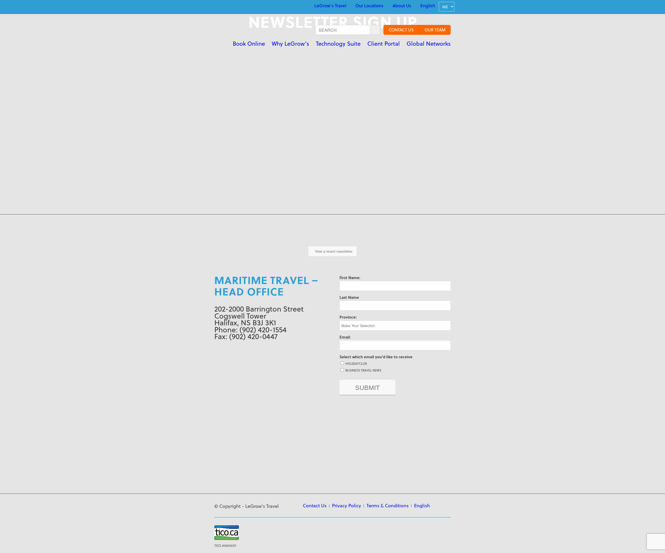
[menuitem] (330, 6)
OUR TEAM (434, 30)
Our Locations (369, 6)
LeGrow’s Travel (330, 6)
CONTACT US (401, 30)
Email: (345, 337)
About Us (402, 6)
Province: (348, 317)
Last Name (349, 297)
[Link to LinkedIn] (216, 6)
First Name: (350, 277)
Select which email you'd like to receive (376, 357)
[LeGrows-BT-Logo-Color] (231, 35)
